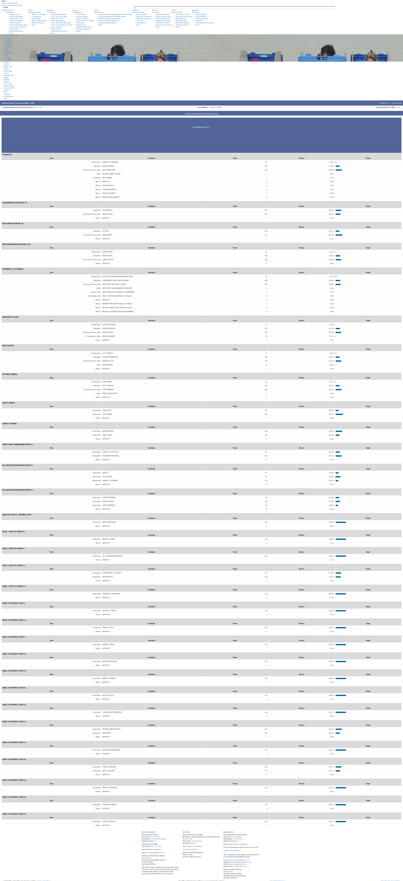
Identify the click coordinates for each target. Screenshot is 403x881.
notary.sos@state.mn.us (240, 866)
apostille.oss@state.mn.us (242, 862)
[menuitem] (17, 21)
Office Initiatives (201, 16)
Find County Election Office (19, 25)
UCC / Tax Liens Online (59, 16)
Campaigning (36, 16)
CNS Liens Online (57, 18)
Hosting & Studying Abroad (107, 23)
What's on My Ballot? (17, 21)
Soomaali (9, 43)
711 (155, 841)
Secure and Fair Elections (18, 27)
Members (140, 21)
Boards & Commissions (136, 11)
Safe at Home (154, 11)
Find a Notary (81, 14)
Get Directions (146, 858)
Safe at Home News (162, 23)
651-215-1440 (154, 837)
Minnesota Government (184, 16)
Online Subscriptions (58, 21)
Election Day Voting (16, 16)
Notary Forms (81, 25)
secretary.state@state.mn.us (155, 852)
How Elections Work (16, 31)
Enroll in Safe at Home (163, 16)
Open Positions (142, 14)
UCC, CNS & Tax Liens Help (60, 23)
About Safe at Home (163, 14)
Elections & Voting (9, 11)
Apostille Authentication (84, 27)
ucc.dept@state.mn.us (239, 864)
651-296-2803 (236, 837)
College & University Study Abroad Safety (112, 16)
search (5, 7)
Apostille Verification (83, 29)
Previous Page (396, 103)
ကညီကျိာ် (9, 59)
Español (8, 38)
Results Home (384, 103)
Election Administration (32, 11)
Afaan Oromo (10, 53)
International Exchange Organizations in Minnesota (115, 14)
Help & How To (141, 23)
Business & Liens (50, 11)
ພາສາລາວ (9, 51)
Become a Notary (82, 18)
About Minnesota (175, 11)
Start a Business (56, 27)
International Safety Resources (108, 21)
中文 (7, 49)
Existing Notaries (82, 16)
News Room (200, 21)
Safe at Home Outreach (164, 25)
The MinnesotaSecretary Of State (12, 4)
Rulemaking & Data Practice (205, 23)
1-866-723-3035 (196, 841)
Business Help (56, 29)
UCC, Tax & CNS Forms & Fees (61, 25)
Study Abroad (96, 11)
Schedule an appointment (232, 850)
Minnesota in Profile (182, 14)
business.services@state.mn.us (238, 860)
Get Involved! (14, 29)
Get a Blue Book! (181, 21)
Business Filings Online (59, 14)
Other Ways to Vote (16, 18)
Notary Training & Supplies (85, 21)
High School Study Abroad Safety (109, 18)
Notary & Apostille (75, 11)
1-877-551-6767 (237, 839)
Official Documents (182, 25)
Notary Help (80, 23)
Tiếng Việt (9, 45)
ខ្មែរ (7, 55)
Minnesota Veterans (182, 23)
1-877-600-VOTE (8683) (158, 839)
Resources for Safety (163, 18)
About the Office (195, 11)
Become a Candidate (39, 14)
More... (12, 33)
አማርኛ (8, 57)
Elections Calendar (38, 23)
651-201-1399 (187, 839)
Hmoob (8, 41)
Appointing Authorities (144, 18)
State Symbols (181, 18)
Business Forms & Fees (59, 31)
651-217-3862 (156, 846)
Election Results (15, 23)
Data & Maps (36, 18)
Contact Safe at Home (190, 849)
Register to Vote (15, 14)
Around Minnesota (202, 18)
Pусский (8, 47)
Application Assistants (163, 21)
